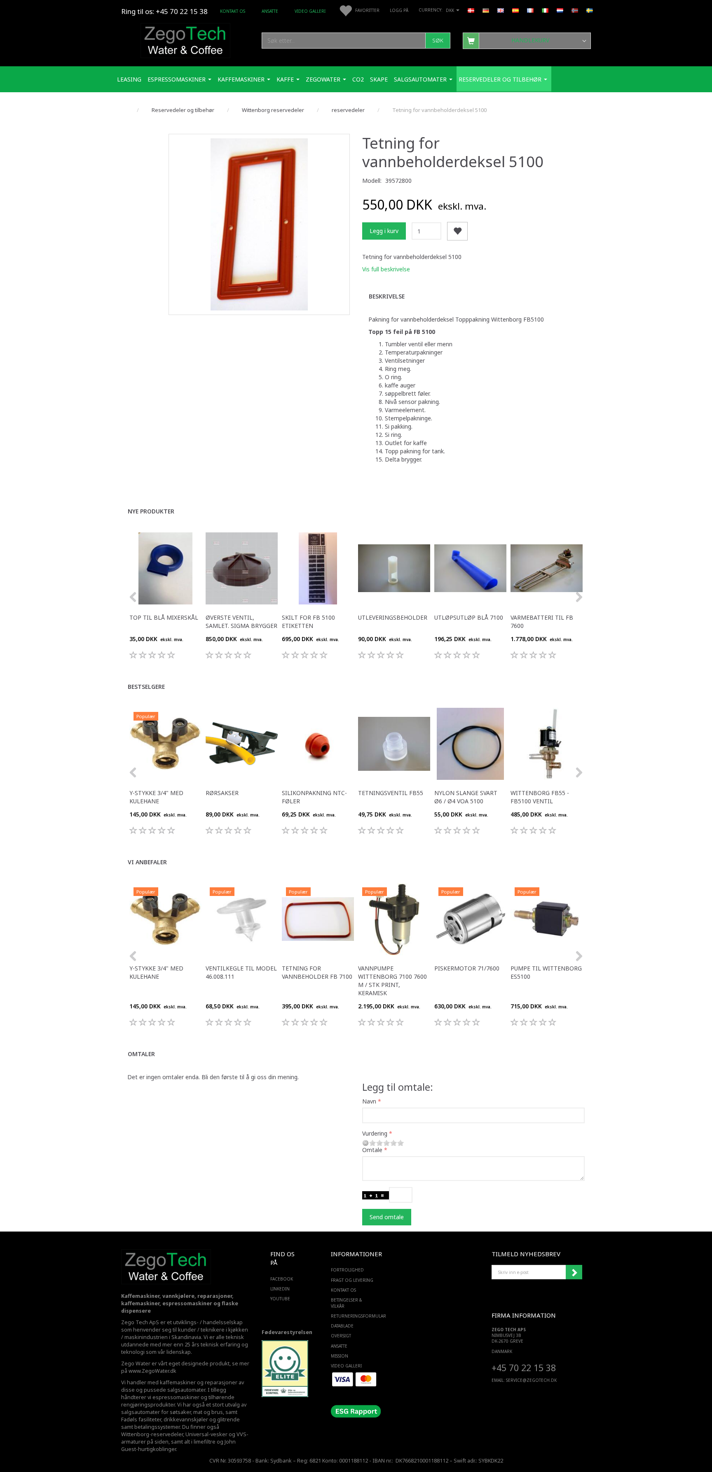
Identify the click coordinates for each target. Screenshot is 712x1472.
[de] (485, 10)
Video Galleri (310, 11)
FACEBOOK (281, 1279)
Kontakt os (232, 11)
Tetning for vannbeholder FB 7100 (317, 972)
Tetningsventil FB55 (390, 793)
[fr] (530, 10)
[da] (471, 10)
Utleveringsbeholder (392, 617)
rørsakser (222, 793)
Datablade (342, 1326)
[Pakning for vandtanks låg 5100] (259, 224)
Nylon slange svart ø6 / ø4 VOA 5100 (465, 797)
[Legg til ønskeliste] (457, 231)
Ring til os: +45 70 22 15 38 (164, 11)
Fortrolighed (347, 1270)
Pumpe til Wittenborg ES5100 (546, 972)
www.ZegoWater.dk (152, 1370)
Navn (369, 1101)
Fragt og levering (352, 1280)
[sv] (589, 10)
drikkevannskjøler (186, 1419)
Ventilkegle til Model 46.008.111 (241, 972)
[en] (500, 10)
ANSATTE (270, 11)
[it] (545, 10)
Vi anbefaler (147, 862)
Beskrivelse (387, 296)
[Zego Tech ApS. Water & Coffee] (185, 39)
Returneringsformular (354, 1316)
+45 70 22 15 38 (524, 1368)
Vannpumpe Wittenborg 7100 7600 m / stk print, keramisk (392, 980)
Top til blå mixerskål (163, 617)
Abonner (574, 1272)
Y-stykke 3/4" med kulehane (156, 797)
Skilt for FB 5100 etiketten (308, 622)
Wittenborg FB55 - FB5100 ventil (540, 797)
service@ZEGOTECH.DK (531, 1380)
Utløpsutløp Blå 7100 (468, 617)
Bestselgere (146, 687)
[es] (515, 10)
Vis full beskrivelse (386, 269)
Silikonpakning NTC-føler (314, 797)
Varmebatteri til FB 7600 (542, 622)
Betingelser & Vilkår (346, 1303)
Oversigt (341, 1336)
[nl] (560, 10)
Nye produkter (151, 511)
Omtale (372, 1150)
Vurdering (374, 1133)
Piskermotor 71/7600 (466, 968)
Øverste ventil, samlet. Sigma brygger (241, 622)
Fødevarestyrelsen (287, 1332)
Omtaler (141, 1054)
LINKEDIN (280, 1289)
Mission (339, 1356)
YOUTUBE (280, 1299)
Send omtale (387, 1217)
